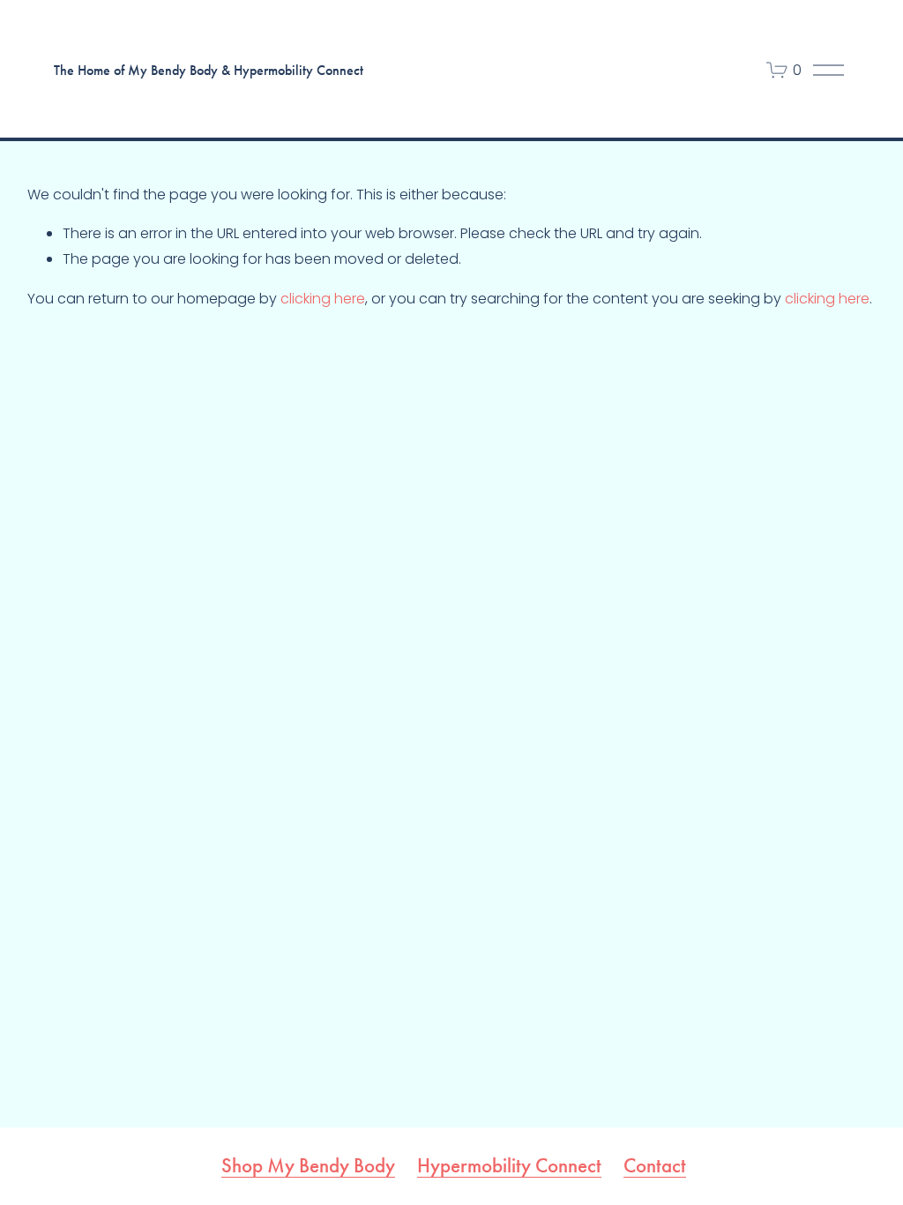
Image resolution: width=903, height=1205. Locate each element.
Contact (654, 1166)
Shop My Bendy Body (308, 1166)
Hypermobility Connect (509, 1166)
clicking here (322, 298)
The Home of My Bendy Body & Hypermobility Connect (208, 70)
